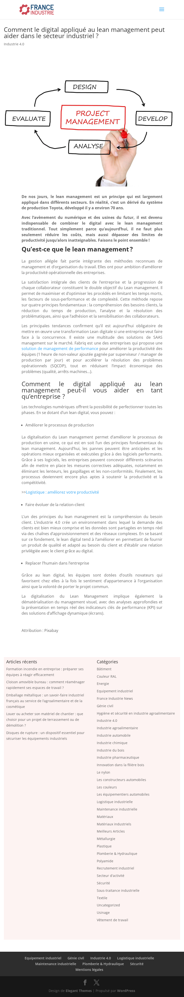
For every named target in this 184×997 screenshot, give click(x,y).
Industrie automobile (114, 735)
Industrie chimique (112, 742)
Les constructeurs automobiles (121, 779)
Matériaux (105, 816)
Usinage (103, 912)
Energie (103, 683)
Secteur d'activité (110, 875)
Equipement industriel (115, 691)
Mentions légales (89, 969)
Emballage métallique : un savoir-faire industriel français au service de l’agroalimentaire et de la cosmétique (45, 701)
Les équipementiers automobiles (123, 794)
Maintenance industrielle (117, 809)
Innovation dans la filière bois (120, 765)
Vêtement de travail (112, 920)
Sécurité (103, 883)
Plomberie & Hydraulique (117, 853)
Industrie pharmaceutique (118, 757)
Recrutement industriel (115, 868)
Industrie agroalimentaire (117, 728)
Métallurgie (106, 838)
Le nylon (103, 772)
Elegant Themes (79, 990)
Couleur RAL (106, 676)
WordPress (126, 990)
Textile (102, 898)
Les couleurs (107, 787)
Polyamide (105, 861)
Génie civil (105, 706)
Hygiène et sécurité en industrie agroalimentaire (136, 713)
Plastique (104, 846)
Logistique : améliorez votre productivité (62, 492)
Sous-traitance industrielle (118, 890)
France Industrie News (115, 698)
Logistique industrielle (115, 801)
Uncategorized (108, 905)
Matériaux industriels (114, 824)
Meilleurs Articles (111, 831)
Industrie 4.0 (14, 44)
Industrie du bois (110, 750)
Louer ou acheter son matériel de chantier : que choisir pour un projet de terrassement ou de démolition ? (44, 719)
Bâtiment (104, 669)
